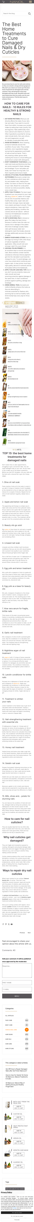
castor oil (7, 529)
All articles (9, 1015)
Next (29, 932)
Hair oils (16, 1039)
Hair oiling (16, 1034)
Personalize (17, 1219)
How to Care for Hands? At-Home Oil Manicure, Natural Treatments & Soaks (17, 1077)
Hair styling (16, 1048)
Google (14, 1208)
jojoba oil (14, 196)
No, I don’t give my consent (17, 1216)
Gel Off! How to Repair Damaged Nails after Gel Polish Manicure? (16, 1070)
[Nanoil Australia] (17, 2)
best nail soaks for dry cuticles (15, 1189)
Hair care (16, 1044)
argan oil (7, 657)
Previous (22, 932)
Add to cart (18, 1108)
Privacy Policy (6, 1192)
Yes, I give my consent (17, 1212)
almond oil (16, 683)
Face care (16, 1020)
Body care (16, 1025)
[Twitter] (9, 924)
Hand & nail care (16, 1029)
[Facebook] (3, 924)
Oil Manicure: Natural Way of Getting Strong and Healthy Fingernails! (15, 1084)
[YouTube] (12, 924)
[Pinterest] (6, 924)
